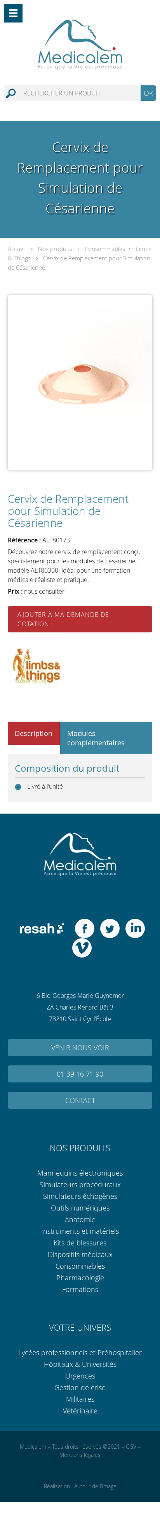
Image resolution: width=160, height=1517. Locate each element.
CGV (131, 1446)
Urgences (80, 1375)
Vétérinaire (80, 1410)
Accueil (17, 249)
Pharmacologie (80, 1277)
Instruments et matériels (80, 1231)
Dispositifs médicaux (80, 1254)
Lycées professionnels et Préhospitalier (80, 1352)
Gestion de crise (80, 1387)
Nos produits (55, 249)
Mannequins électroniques (80, 1173)
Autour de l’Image (95, 1486)
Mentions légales (80, 1454)
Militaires (80, 1399)
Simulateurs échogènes (80, 1196)
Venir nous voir (80, 1047)
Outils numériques (80, 1207)
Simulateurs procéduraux (80, 1184)
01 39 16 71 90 (80, 1074)
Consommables (105, 249)
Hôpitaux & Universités (80, 1364)
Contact (80, 1100)
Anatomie (80, 1219)
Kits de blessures (80, 1242)
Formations (80, 1289)
